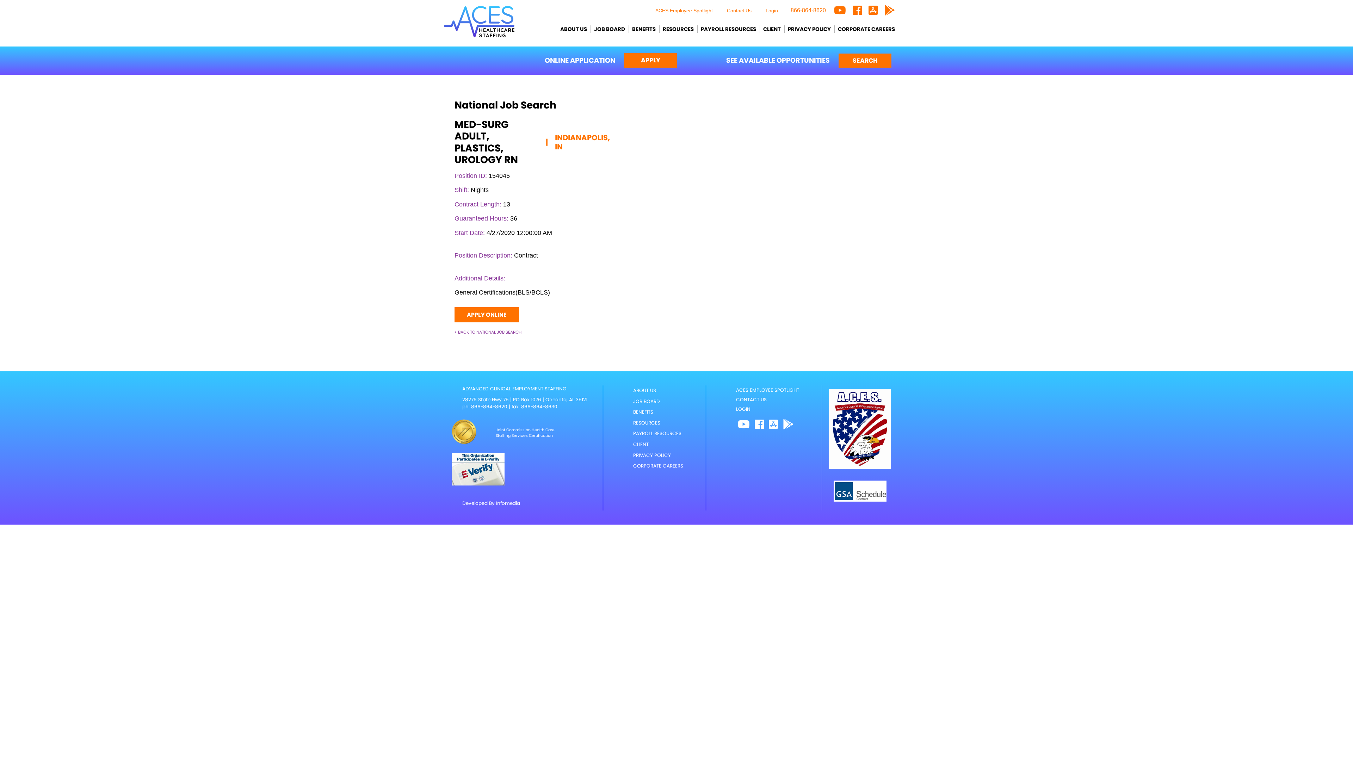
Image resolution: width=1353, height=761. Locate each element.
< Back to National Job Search (488, 332)
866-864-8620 (808, 10)
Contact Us (739, 10)
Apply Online (487, 315)
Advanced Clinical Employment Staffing (514, 388)
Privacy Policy (809, 29)
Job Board (609, 29)
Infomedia (508, 503)
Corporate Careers (866, 29)
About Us (573, 29)
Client (772, 29)
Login (772, 10)
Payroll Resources (728, 29)
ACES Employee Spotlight (684, 10)
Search (865, 60)
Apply (650, 60)
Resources (678, 29)
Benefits (644, 29)
